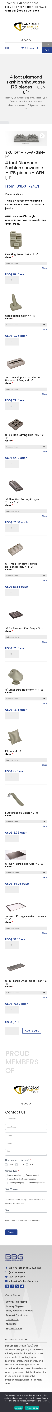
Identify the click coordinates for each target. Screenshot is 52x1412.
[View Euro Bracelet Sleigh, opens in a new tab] (37, 813)
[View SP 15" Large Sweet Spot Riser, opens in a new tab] (7, 984)
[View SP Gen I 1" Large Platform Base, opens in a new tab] (10, 919)
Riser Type (41, 97)
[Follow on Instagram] (7, 1286)
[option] (26, 27)
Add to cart (32, 1030)
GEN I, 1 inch (17, 101)
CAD (45, 50)
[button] (4, 29)
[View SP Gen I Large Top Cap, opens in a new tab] (42, 864)
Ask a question (14, 1175)
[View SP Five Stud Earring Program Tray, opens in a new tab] (18, 502)
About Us (11, 1324)
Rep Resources (14, 1328)
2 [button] (25, 40)
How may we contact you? (18, 1160)
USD (45, 44)
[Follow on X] (17, 1286)
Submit (11, 1232)
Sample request (32, 1175)
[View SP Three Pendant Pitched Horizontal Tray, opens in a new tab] (32, 567)
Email (10, 1164)
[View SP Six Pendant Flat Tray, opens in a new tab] (42, 628)
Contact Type (12, 1171)
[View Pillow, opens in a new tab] (20, 751)
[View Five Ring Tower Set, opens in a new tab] (37, 254)
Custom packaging (16, 1183)
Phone (21, 1164)
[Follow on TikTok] (22, 1286)
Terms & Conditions (17, 1315)
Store (7, 1210)
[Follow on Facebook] (12, 1286)
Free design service (37, 1183)
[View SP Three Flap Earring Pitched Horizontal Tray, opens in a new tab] (32, 380)
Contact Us (12, 1319)
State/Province (12, 1189)
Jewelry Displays (15, 1306)
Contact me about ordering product (22, 1179)
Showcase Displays (24, 97)
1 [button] (22, 40)
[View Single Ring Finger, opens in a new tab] (34, 316)
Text (31, 1164)
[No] (48, 1401)
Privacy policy (32, 1408)
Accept (18, 1408)
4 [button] (30, 40)
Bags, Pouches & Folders (19, 1310)
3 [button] (27, 40)
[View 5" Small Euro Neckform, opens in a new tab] (42, 690)
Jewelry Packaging (16, 1301)
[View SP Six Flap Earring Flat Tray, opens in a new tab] (7, 438)
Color (9, 257)
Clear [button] (44, 268)
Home (8, 97)
